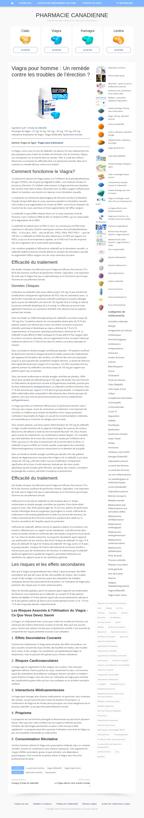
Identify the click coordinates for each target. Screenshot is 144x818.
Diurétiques (113, 425)
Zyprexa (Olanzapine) (117, 257)
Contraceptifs (114, 402)
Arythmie (113, 613)
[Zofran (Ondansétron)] (101, 300)
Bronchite (101, 617)
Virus (117, 751)
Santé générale (115, 569)
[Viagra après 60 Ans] (101, 150)
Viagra (27, 131)
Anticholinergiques (117, 339)
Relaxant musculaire (118, 564)
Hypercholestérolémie (106, 641)
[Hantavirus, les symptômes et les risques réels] (101, 92)
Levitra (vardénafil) (116, 124)
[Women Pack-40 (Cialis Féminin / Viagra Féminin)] (101, 234)
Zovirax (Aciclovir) (115, 289)
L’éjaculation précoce (116, 67)
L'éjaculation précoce (118, 461)
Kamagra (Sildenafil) (117, 456)
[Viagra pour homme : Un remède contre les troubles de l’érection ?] (101, 217)
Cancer (111, 371)
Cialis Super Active (117, 389)
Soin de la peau (115, 573)
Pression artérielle (117, 560)
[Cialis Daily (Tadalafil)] (101, 159)
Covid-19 (112, 411)
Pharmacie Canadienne (72, 15)
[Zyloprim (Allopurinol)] (101, 268)
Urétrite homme (104, 751)
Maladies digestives (105, 706)
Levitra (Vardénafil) (117, 486)
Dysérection (114, 429)
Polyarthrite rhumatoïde (107, 720)
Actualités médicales (118, 321)
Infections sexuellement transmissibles (113, 665)
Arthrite (112, 362)
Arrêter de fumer (116, 357)
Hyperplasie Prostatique (107, 646)
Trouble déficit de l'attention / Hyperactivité (109, 745)
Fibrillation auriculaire (106, 636)
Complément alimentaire (120, 398)
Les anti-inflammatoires (119, 474)
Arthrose (101, 613)
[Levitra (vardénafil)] (101, 127)
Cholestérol (113, 375)
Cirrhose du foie (104, 622)
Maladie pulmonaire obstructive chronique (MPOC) (110, 695)
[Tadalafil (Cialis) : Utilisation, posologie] (101, 143)
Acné (99, 608)
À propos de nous (92, 3)
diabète (25, 597)
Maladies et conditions (42, 804)
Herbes (111, 443)
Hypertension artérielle (107, 651)
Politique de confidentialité (67, 804)
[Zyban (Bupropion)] (101, 276)
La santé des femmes (118, 465)
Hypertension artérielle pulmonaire (112, 655)
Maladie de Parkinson (106, 689)
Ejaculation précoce (119, 632)
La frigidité (101, 684)
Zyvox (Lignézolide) (116, 249)
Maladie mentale (116, 500)
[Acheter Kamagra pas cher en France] (101, 193)
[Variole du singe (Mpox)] (101, 227)
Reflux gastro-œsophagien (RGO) (111, 730)
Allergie (111, 325)
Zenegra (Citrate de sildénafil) (25, 783)
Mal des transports (117, 495)
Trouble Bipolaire (120, 734)
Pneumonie (102, 715)
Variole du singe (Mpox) (118, 226)
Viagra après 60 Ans (116, 148)
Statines (112, 578)
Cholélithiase (115, 617)
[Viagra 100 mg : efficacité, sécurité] (101, 119)
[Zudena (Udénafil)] (101, 284)
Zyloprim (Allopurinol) (117, 265)
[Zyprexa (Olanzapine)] (101, 260)
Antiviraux (113, 353)
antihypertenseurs (42, 386)
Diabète (112, 420)
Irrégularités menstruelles (108, 674)
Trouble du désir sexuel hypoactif (111, 739)
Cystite (118, 622)
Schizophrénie (103, 734)
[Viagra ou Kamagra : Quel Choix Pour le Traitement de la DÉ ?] (101, 199)
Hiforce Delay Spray (116, 75)
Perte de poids (115, 555)
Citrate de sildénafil (37, 127)
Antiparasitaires (115, 348)
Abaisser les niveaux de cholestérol (111, 603)
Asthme (124, 613)
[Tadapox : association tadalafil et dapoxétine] (101, 101)
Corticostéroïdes (116, 407)
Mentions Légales (90, 804)
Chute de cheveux (116, 380)
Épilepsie (101, 756)
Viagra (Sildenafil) (54, 768)
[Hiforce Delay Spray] (101, 78)
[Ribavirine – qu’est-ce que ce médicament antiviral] (101, 85)
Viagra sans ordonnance (50, 142)
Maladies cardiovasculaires (108, 701)
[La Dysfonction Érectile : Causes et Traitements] (101, 185)
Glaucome (124, 636)
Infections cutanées (120, 660)
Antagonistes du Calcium (120, 330)
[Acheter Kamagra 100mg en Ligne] (101, 167)
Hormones (113, 447)
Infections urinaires (105, 670)
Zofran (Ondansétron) (117, 297)
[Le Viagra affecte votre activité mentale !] (101, 211)
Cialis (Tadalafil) (115, 384)
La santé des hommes (35, 768)
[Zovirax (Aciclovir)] (101, 292)
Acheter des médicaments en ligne (56, 3)
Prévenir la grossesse (106, 725)
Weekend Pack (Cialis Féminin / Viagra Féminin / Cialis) (119, 242)
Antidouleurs (114, 344)
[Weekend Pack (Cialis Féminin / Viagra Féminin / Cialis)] (101, 242)
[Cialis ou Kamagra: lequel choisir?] (101, 177)
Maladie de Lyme (117, 684)
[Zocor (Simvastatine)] (101, 308)
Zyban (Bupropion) (116, 273)
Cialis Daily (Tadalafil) (116, 156)
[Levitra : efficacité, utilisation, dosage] (101, 135)
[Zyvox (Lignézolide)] (101, 252)
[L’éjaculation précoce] (101, 70)
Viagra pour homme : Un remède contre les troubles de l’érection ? (113, 219)
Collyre (111, 393)
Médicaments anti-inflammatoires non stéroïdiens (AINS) (117, 508)
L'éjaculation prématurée (107, 679)
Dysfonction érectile (72, 134)
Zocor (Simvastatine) (116, 305)
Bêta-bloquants (115, 366)
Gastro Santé (114, 438)
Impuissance (50, 772)
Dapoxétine (113, 416)
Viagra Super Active (73, 768)
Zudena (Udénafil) (115, 281)
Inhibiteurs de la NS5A (119, 452)
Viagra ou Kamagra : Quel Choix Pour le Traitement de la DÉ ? (113, 201)
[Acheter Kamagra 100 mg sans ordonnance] (101, 111)
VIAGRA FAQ (25, 3)
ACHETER (25, 50)
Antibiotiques (114, 335)
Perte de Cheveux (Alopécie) (109, 711)
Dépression (102, 632)
